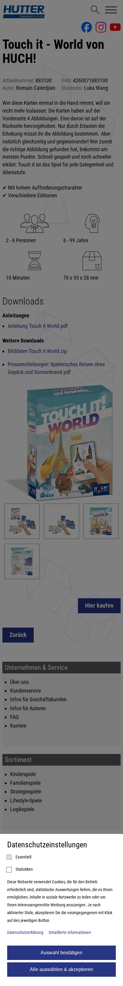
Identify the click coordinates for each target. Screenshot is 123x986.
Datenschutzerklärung (25, 932)
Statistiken (24, 869)
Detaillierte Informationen (70, 932)
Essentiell (23, 857)
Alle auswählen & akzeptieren (61, 969)
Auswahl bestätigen (61, 952)
